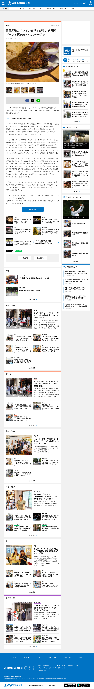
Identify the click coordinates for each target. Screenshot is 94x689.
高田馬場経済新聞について (46, 665)
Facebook (76, 3)
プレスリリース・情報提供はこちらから (69, 665)
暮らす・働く (51, 8)
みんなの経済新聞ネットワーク (13, 685)
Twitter (80, 3)
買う (41, 8)
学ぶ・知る (63, 8)
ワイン (12, 38)
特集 (73, 8)
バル (8, 38)
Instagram (84, 3)
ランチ (18, 38)
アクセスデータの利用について (47, 668)
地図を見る (32, 209)
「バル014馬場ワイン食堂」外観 (20, 118)
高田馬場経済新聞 (19, 3)
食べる (22, 8)
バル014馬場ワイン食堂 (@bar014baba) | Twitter (44, 242)
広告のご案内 (42, 670)
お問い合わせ (61, 668)
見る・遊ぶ (31, 8)
